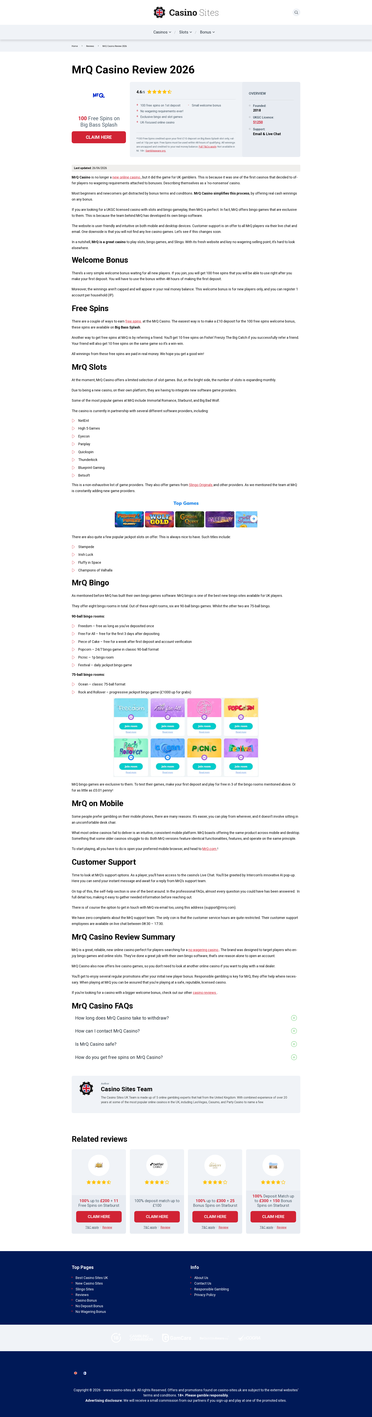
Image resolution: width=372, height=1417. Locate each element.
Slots (183, 32)
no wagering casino (203, 950)
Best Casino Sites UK (92, 1278)
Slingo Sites (85, 1289)
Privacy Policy (205, 1295)
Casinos (160, 32)
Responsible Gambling (211, 1289)
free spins (133, 321)
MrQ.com (209, 849)
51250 (258, 122)
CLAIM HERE (99, 137)
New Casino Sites (89, 1283)
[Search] (297, 12)
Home (75, 46)
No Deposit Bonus (89, 1306)
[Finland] (85, 1373)
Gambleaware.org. (156, 150)
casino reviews (205, 993)
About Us (201, 1278)
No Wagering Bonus (91, 1311)
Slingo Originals (201, 485)
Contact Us (202, 1283)
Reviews (90, 46)
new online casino (126, 177)
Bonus (205, 32)
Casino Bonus (86, 1300)
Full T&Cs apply (207, 146)
